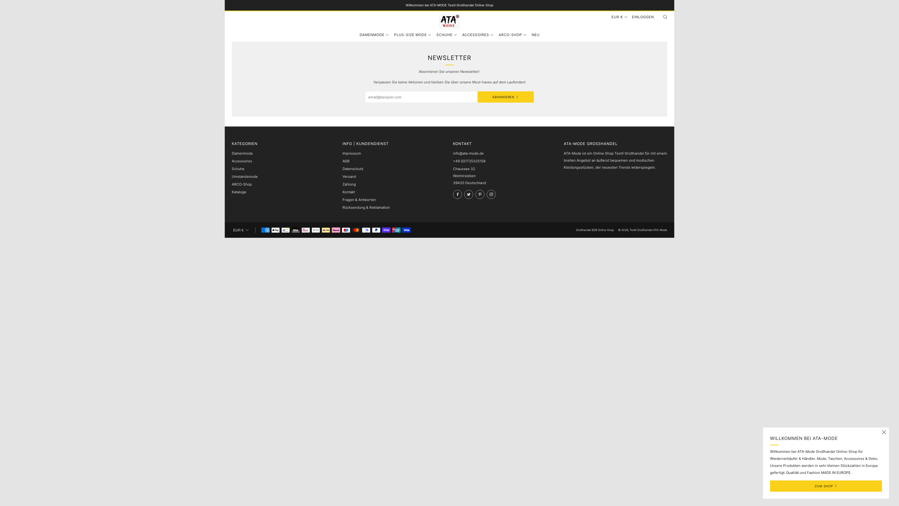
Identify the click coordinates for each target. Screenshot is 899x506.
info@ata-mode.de (468, 153)
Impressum (352, 153)
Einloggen (643, 17)
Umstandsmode (245, 176)
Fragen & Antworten (359, 199)
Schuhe (444, 35)
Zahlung (349, 184)
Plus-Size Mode (410, 35)
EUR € (617, 17)
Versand (349, 176)
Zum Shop (824, 486)
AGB (346, 161)
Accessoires (475, 35)
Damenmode (372, 35)
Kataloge (239, 192)
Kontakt (349, 192)
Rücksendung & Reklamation (366, 207)
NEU (536, 35)
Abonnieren (503, 97)
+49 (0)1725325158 (469, 161)
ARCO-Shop (510, 35)
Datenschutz (353, 169)
